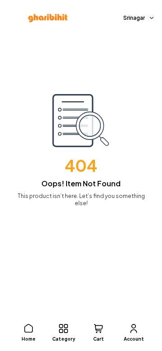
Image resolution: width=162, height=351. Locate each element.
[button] (28, 333)
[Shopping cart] (98, 328)
